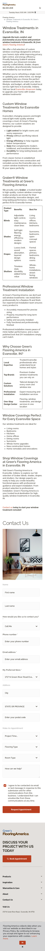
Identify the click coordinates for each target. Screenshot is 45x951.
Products (7, 876)
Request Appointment (21, 809)
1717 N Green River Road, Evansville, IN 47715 (19, 912)
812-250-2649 (8, 8)
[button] (21, 626)
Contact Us (8, 900)
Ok (23, 943)
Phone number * (10, 634)
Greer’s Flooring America (13, 45)
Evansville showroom (26, 89)
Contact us (8, 507)
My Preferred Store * (12, 670)
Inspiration (7, 882)
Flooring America (9, 17)
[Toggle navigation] (40, 8)
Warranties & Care (11, 888)
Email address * (10, 652)
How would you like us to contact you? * (21, 618)
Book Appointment (18, 859)
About (5, 894)
